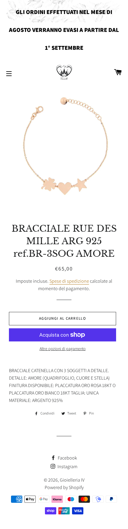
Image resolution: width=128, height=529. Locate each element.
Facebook (67, 458)
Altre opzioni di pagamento (63, 348)
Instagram (67, 466)
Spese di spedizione (69, 281)
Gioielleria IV (72, 480)
